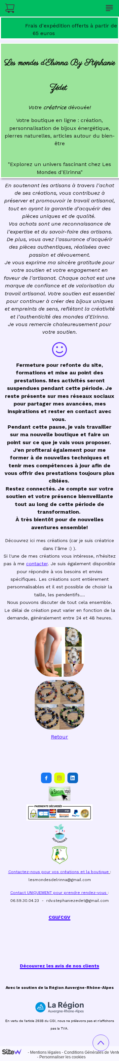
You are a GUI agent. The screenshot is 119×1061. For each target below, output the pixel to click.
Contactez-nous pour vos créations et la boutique (58, 872)
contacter (37, 563)
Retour (59, 737)
